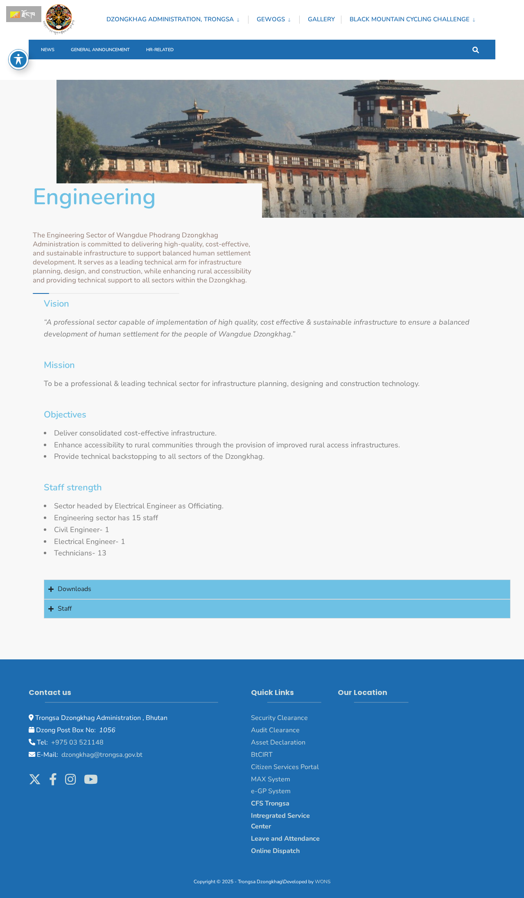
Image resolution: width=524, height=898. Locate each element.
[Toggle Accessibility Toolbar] (18, 59)
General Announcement (100, 50)
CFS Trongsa (270, 803)
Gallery (321, 19)
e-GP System (271, 791)
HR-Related (160, 50)
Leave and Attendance (286, 838)
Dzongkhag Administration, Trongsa (170, 19)
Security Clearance (279, 717)
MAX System (270, 779)
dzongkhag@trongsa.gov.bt (101, 754)
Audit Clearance (275, 730)
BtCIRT (262, 754)
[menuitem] (177, 18)
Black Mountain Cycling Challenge (410, 19)
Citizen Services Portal (285, 767)
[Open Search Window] (475, 49)
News (47, 50)
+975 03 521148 (77, 742)
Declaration (287, 742)
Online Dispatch (275, 850)
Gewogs (271, 19)
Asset (260, 742)
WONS (322, 881)
